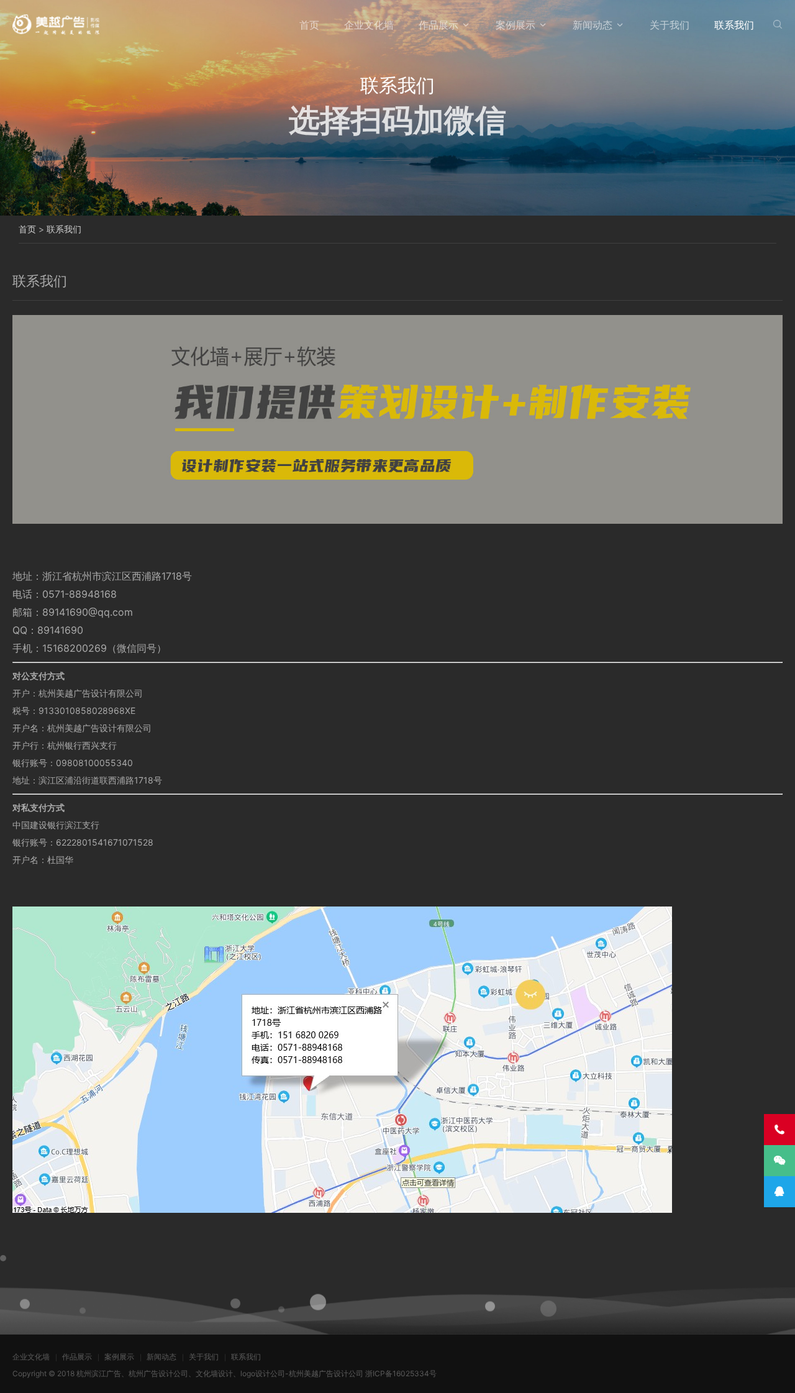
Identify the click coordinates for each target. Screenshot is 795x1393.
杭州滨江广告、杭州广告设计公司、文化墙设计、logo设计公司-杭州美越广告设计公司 (219, 1373)
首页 (309, 25)
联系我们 (734, 25)
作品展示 (438, 25)
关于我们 (669, 25)
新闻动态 (592, 25)
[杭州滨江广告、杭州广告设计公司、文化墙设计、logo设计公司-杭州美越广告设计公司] (55, 24)
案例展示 (515, 25)
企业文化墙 (369, 25)
